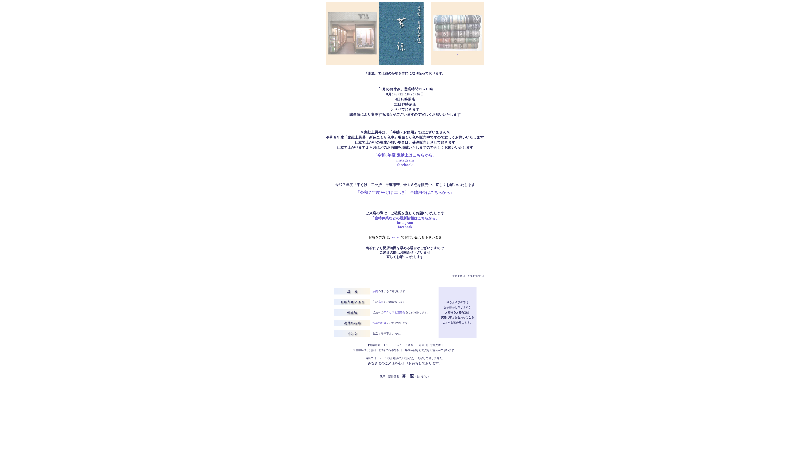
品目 (380, 301)
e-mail (396, 237)
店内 (375, 291)
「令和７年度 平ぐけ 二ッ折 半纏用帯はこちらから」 (405, 192)
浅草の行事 (379, 322)
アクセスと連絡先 (394, 312)
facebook (405, 165)
